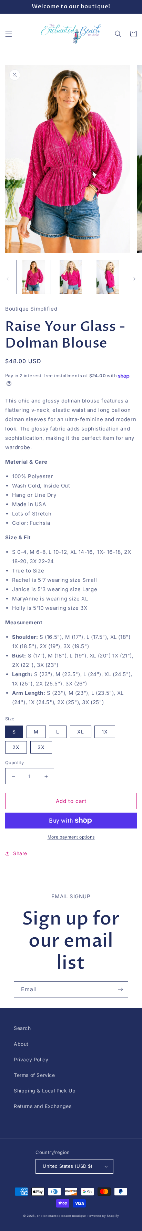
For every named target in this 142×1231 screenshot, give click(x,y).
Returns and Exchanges (43, 1106)
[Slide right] (134, 278)
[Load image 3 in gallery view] (108, 277)
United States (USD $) (67, 1166)
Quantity (14, 762)
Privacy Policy (31, 1059)
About (21, 1044)
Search (22, 1028)
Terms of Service (34, 1075)
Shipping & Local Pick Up (44, 1090)
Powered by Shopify (103, 1216)
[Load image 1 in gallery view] (34, 277)
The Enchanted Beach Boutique (61, 1216)
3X (41, 747)
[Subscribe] (120, 989)
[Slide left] (7, 278)
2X (16, 747)
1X (105, 732)
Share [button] (20, 853)
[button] (8, 33)
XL (80, 732)
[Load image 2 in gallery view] (71, 277)
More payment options (71, 837)
